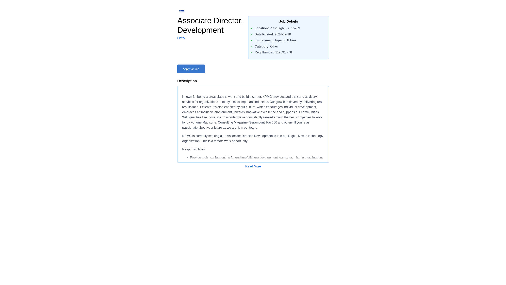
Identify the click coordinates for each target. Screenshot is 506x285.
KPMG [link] (181, 37)
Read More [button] (253, 166)
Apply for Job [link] (191, 68)
